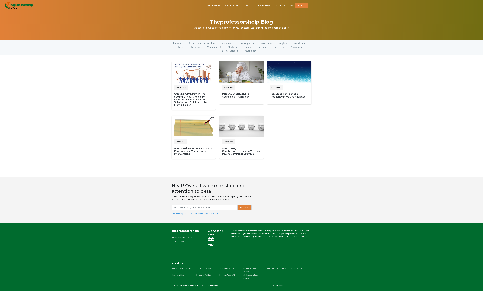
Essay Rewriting (178, 275)
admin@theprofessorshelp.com (184, 237)
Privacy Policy (277, 285)
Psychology (250, 50)
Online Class (280, 5)
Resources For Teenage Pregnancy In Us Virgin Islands (288, 95)
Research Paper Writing (228, 275)
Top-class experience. (181, 214)
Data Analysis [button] (264, 5)
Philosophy (296, 46)
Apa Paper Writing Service (181, 268)
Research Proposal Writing (250, 269)
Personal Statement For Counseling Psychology (236, 95)
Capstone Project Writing (276, 268)
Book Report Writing (203, 268)
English (283, 43)
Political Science (229, 50)
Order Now (302, 5)
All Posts (176, 43)
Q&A (291, 5)
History (179, 46)
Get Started (244, 207)
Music (249, 46)
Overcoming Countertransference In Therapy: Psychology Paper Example (241, 151)
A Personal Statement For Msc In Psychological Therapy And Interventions (193, 151)
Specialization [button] (213, 5)
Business (226, 43)
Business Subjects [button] (233, 5)
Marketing (233, 46)
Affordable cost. (211, 214)
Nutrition (279, 46)
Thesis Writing (296, 268)
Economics (266, 43)
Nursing (262, 46)
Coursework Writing (203, 275)
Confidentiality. (197, 214)
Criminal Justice (245, 43)
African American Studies (201, 43)
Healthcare (299, 43)
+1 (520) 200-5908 (178, 241)
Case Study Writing (226, 268)
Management (214, 46)
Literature (194, 46)
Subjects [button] (250, 5)
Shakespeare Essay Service (251, 276)
